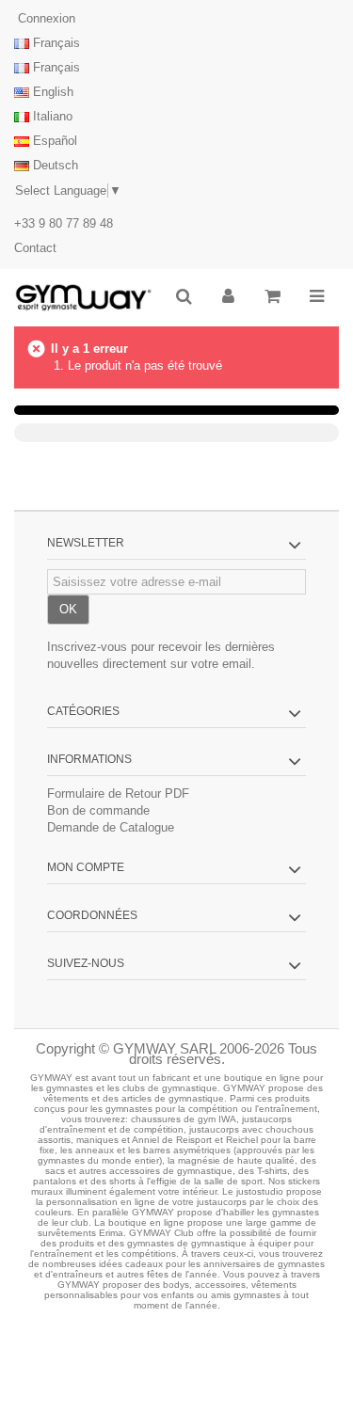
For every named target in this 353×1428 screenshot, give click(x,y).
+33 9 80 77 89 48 (63, 223)
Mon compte (85, 867)
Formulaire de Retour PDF (118, 793)
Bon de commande (98, 810)
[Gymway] (83, 297)
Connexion (44, 18)
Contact (35, 248)
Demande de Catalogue (110, 827)
